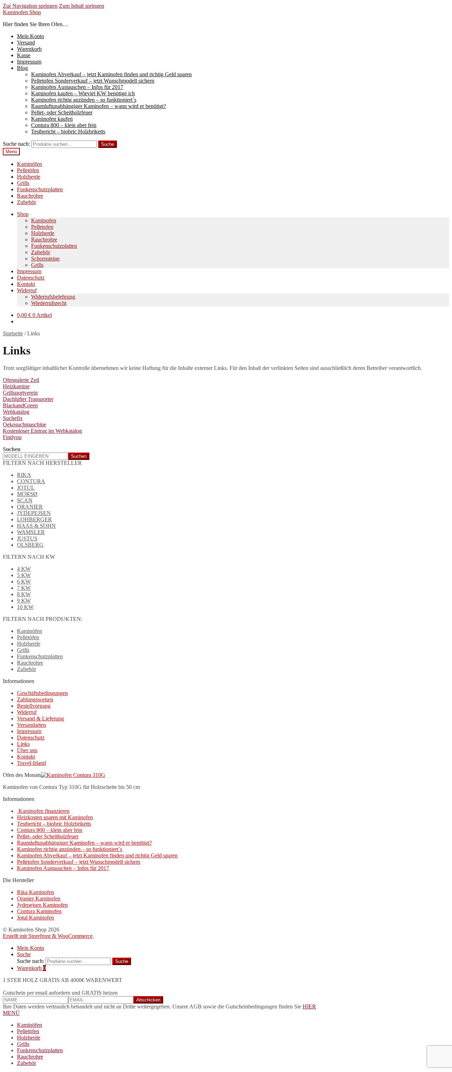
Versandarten (31, 725)
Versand (26, 43)
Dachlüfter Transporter (28, 399)
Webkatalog (16, 412)
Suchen (11, 449)
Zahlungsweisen (35, 699)
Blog (22, 68)
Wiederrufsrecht (48, 303)
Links (23, 744)
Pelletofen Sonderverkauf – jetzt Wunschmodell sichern (92, 81)
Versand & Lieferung (40, 718)
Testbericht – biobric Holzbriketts (68, 131)
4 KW (24, 569)
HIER (309, 1007)
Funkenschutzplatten (40, 189)
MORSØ (27, 494)
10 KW (25, 607)
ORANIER (30, 507)
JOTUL (26, 488)
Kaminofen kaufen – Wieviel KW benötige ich (83, 93)
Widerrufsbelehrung (53, 297)
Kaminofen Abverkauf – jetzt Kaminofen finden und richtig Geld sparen (111, 74)
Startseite (13, 333)
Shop (23, 214)
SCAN (24, 500)
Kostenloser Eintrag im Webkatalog (42, 431)
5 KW (24, 575)
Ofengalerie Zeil (21, 380)
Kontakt (26, 284)
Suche (107, 144)
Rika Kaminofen (35, 892)
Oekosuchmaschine (24, 424)
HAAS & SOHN (36, 526)
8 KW (24, 594)
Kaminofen (43, 220)
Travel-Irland (31, 763)
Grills (23, 183)
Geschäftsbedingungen (42, 693)
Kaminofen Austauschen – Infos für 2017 (77, 87)
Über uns (27, 750)
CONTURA (31, 481)
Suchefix (13, 418)
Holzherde (28, 177)
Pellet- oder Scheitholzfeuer (62, 112)
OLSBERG (30, 545)
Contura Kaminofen (39, 911)
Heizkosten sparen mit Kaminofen (55, 817)
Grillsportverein (20, 393)
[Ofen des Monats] (73, 775)
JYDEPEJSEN (34, 513)
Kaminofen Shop (22, 12)
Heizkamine (16, 386)
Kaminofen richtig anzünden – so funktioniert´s (83, 100)
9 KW (24, 601)
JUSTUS (27, 538)
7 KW (24, 588)
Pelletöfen (28, 170)
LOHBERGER (34, 519)
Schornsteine (45, 259)
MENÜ (11, 1013)
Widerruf (27, 290)
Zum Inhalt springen (81, 6)
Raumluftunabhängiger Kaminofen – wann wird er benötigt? (98, 106)
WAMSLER (31, 532)
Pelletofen (42, 227)
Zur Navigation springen (30, 6)
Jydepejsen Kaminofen (42, 905)
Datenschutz (30, 278)
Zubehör (26, 202)
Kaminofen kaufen (52, 119)
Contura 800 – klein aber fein (63, 125)
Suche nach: (16, 144)
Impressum (29, 62)
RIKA (24, 475)
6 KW (24, 582)
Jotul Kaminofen (35, 918)
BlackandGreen (20, 405)
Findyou (12, 437)
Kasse (23, 55)
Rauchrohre (30, 196)
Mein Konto (30, 36)
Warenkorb (29, 49)
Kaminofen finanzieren (43, 811)
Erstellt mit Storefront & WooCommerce (48, 936)
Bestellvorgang (33, 706)
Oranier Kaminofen (38, 899)
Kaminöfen (29, 164)
